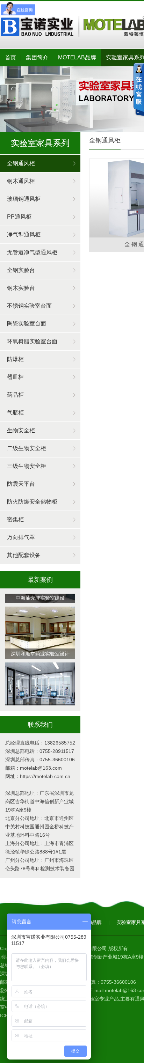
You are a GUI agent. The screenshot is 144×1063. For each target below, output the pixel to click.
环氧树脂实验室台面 (32, 341)
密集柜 (15, 519)
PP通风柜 (19, 217)
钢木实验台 (21, 288)
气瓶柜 (15, 413)
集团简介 (37, 57)
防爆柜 (15, 359)
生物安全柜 (21, 430)
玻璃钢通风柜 (24, 199)
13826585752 (59, 743)
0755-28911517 (56, 751)
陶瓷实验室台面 (26, 324)
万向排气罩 (21, 537)
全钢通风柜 (21, 163)
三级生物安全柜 (26, 466)
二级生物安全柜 (26, 448)
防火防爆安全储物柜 (32, 502)
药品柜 (15, 395)
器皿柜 (15, 377)
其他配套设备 (24, 555)
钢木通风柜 (21, 181)
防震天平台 (21, 484)
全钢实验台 (21, 270)
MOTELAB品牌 (77, 57)
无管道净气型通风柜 (32, 252)
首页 (10, 57)
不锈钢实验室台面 (29, 306)
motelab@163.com (41, 768)
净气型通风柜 (24, 234)
